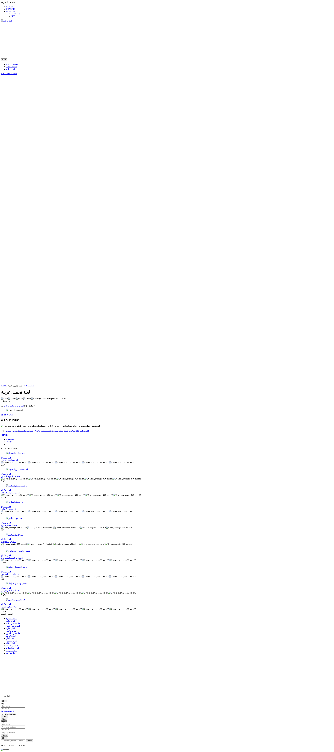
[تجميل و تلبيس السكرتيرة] (18, 551)
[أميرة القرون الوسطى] (16, 567)
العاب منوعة (11, 651)
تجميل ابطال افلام (25, 430)
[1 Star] (4, 399)
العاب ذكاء (10, 643)
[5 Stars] (35, 399)
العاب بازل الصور (13, 633)
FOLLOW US (12, 11)
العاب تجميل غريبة (60, 430)
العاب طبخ (10, 628)
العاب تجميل (74, 430)
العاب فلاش (46, 430)
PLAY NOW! (7, 415)
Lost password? (7, 711)
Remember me (10, 714)
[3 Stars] (19, 399)
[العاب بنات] (6, 21)
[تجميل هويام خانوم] (15, 518)
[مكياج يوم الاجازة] (14, 534)
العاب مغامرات (12, 648)
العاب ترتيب (11, 631)
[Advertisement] (79, 40)
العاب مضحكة (12, 646)
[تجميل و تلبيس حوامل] (16, 583)
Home (4, 386)
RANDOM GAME (9, 73)
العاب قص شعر (13, 626)
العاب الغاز (11, 638)
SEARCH (10, 9)
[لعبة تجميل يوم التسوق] (17, 469)
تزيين (14, 430)
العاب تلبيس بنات (13, 623)
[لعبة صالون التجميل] (15, 453)
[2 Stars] (12, 399)
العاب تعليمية (11, 641)
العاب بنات (10, 69)
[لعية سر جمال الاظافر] (16, 486)
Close (4, 701)
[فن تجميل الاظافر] (14, 502)
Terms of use (11, 67)
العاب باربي (11, 653)
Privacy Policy (12, 64)
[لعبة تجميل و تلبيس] (15, 600)
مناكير (8, 430)
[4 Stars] (27, 399)
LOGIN (9, 7)
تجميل (37, 430)
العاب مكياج (29, 386)
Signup (4, 735)
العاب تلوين (11, 636)
